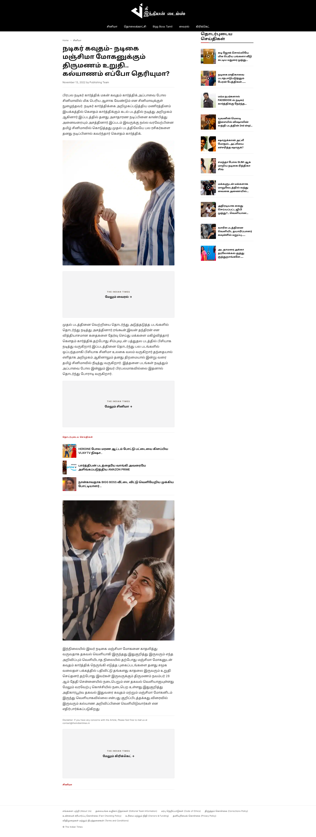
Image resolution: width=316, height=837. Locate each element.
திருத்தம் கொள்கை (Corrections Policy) (226, 811)
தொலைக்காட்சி (135, 26)
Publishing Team (99, 82)
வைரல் (184, 26)
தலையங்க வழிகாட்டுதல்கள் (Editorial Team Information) (126, 811)
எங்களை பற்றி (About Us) (77, 811)
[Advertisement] (118, 294)
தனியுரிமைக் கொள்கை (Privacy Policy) (194, 815)
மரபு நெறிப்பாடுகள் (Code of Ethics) (181, 811)
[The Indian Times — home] (158, 11)
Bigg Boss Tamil (162, 26)
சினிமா (112, 26)
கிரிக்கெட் (202, 26)
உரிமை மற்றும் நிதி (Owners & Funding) (147, 815)
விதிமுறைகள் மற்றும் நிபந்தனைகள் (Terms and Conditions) (96, 820)
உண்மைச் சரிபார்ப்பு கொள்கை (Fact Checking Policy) (92, 815)
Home (66, 40)
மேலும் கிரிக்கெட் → (118, 756)
